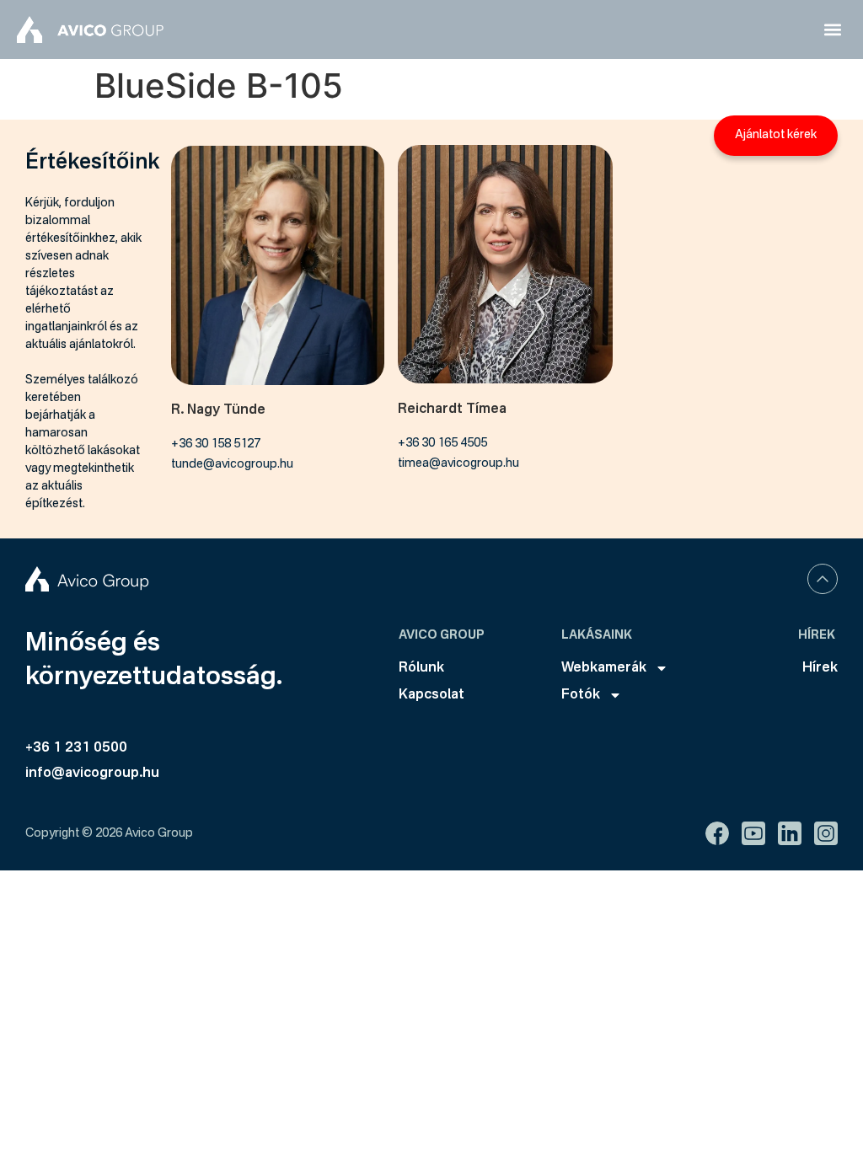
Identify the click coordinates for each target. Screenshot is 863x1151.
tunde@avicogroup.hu (232, 464)
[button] (832, 30)
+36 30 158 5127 (215, 444)
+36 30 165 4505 (442, 443)
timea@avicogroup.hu (458, 463)
